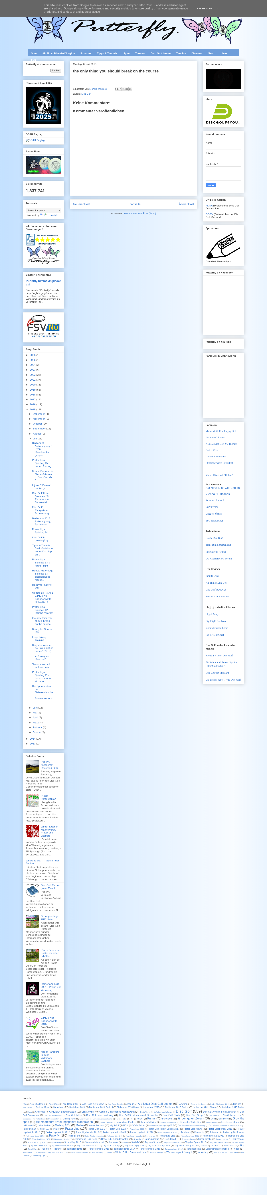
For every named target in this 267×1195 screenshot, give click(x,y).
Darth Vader (145, 1112)
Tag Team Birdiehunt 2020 (62, 1146)
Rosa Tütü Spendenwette (114, 1139)
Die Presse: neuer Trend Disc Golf (223, 679)
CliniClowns (88, 1111)
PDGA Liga (45, 1129)
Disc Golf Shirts (171, 1115)
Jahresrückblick (148, 1122)
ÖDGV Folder (138, 1125)
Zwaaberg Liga (39, 1156)
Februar (38, 727)
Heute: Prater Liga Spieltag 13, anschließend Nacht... (42, 575)
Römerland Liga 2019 (213, 1136)
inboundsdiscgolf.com (217, 628)
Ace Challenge (37, 1104)
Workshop (203, 1152)
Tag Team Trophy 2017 (158, 1145)
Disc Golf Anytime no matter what (219, 1112)
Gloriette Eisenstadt (216, 456)
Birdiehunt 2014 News (128, 1107)
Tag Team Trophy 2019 (185, 1145)
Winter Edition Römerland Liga (130, 1152)
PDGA (209, 205)
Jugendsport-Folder (168, 1122)
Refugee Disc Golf (114, 1136)
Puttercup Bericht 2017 (36, 1136)
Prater (56, 1128)
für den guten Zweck (190, 1118)
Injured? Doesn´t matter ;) (41, 487)
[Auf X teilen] (123, 89)
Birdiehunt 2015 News (204, 1107)
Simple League (222, 1139)
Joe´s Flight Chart (215, 634)
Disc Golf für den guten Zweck (50, 887)
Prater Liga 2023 (137, 1129)
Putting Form (74, 1136)
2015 (33, 409)
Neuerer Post (81, 204)
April (36, 717)
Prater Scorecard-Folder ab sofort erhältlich (51, 953)
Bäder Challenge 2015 (220, 1104)
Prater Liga (72, 1128)
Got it (220, 8)
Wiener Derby (97, 1152)
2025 (33, 359)
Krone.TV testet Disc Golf (219, 655)
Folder (140, 1118)
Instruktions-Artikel (216, 551)
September (39, 428)
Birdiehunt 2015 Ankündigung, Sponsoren (41, 521)
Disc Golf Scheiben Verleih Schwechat (138, 1115)
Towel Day (32, 1149)
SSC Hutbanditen (214, 520)
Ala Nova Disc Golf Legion (58, 53)
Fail (117, 1119)
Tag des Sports (152, 1142)
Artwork (183, 1104)
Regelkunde (150, 1136)
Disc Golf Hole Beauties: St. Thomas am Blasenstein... (41, 498)
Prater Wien (212, 450)
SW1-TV (135, 1142)
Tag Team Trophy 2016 (134, 1146)
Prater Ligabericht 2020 (141, 1132)
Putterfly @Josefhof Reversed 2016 (49, 764)
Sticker (125, 1142)
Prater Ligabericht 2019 (114, 1132)
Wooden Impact (215, 500)
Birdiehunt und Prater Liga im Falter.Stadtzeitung (221, 664)
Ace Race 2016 (70, 1104)
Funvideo (167, 1118)
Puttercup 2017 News (233, 1132)
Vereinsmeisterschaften (217, 1149)
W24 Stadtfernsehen (79, 1152)
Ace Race (54, 1104)
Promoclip (199, 1132)
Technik (214, 1145)
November (39, 418)
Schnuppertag (152, 1139)
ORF (171, 1125)
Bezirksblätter (42, 1107)
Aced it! (130, 1104)
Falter (124, 1119)
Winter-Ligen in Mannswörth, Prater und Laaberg (49, 831)
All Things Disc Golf (216, 582)
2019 (33, 389)
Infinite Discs (212, 575)
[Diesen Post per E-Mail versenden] (116, 89)
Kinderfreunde (212, 1122)
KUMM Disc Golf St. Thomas (221, 443)
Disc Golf (86, 93)
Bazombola (27, 1107)
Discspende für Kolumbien (34, 1119)
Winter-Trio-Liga (156, 1152)
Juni (35, 707)
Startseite (134, 204)
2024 (33, 364)
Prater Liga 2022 (117, 1129)
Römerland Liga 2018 (190, 1136)
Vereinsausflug (194, 1149)
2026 (33, 355)
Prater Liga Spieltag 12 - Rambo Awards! (42, 609)
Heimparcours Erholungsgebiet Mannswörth (64, 1121)
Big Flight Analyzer (216, 621)
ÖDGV (209, 214)
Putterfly (54, 1135)
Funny (151, 1118)
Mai (35, 712)
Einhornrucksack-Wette (102, 1119)
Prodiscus (186, 1132)
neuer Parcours (96, 1125)
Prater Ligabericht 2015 (220, 1128)
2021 (33, 379)
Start (34, 53)
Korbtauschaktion (230, 1122)
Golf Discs (223, 1118)
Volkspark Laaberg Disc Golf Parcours (52, 1152)
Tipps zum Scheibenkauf (218, 544)
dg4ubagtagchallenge (163, 1112)
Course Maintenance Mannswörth (117, 1111)
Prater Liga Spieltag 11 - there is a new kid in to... (41, 677)
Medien (80, 1125)
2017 (33, 399)
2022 (33, 374)
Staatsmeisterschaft (94, 1142)
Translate (52, 215)
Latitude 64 (28, 1125)
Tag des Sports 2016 (195, 1142)
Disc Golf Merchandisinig (99, 1115)
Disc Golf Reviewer (216, 589)
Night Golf (114, 1125)
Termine (181, 53)
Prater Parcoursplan (48, 797)
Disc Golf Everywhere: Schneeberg (40, 510)
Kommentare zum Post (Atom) (140, 213)
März (36, 722)
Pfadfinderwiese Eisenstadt (219, 462)
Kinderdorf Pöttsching (190, 1122)
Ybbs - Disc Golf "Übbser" (219, 475)
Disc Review (214, 1115)
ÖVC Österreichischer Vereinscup (191, 1126)
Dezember (39, 413)
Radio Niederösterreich (94, 1136)
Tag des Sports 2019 (39, 1146)
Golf (213, 1118)
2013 (33, 743)
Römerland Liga (167, 1135)
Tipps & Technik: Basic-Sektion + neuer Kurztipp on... (42, 550)
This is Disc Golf (229, 1146)
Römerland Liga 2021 (41, 1139)
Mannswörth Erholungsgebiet (221, 431)
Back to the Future (199, 1104)
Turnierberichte (74, 1148)
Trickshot (57, 1149)
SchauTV (137, 1139)
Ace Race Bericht (115, 1104)
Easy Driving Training (39, 639)
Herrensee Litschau (215, 437)
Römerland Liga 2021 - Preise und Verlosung (51, 986)
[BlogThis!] (120, 89)
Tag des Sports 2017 (219, 1142)
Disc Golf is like (74, 1115)
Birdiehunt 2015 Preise (232, 1107)
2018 (33, 394)
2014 (33, 738)
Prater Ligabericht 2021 (167, 1132)
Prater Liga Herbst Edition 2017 (163, 1129)
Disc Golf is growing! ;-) (40, 539)
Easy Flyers (212, 506)
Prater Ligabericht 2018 (87, 1132)
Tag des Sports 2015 (173, 1142)
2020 (33, 384)
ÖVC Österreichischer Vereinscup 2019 (225, 1126)
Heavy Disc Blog (214, 537)
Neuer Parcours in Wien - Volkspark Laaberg (50, 1056)
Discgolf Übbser (214, 513)
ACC (25, 1104)
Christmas (40, 1112)
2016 (33, 404)
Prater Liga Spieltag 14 (40, 531)
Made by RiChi (62, 1125)
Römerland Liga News (86, 1139)
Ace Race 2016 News (93, 1104)
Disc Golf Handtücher (53, 1115)
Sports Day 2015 (72, 1142)
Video (236, 1148)
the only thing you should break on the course (42, 621)
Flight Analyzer (214, 614)
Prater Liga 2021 (96, 1129)
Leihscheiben (44, 1125)
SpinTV (45, 1142)
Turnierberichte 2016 (98, 1149)
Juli (35, 438)
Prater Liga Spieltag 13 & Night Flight (41, 562)
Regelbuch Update (134, 1136)
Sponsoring (56, 1142)
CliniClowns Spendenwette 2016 (49, 1020)
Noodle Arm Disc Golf (217, 596)
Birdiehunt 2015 (151, 1107)
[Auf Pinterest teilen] (130, 89)
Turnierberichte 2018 (149, 1149)
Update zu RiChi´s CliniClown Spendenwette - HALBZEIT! (42, 597)
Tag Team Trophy (111, 1145)
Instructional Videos (126, 1122)
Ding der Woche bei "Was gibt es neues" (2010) (42, 648)
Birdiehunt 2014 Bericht (101, 1107)
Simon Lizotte (205, 1139)
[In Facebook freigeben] (127, 89)
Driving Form (69, 1118)
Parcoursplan (29, 1129)
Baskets (237, 1104)
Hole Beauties (107, 1122)
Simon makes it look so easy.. (41, 666)
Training (45, 1149)
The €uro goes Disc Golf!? (40, 658)
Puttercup (214, 1132)
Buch (29, 1112)
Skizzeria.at (238, 1139)
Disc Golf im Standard (217, 672)
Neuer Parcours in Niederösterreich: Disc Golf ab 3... (42, 476)
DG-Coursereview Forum (219, 558)
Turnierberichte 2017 (124, 1149)
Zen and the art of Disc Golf (226, 1152)
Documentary (53, 1119)
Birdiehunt (58, 1107)
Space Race (33, 1142)
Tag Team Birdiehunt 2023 (88, 1146)
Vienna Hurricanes (218, 494)
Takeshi (204, 1146)
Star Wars (113, 1142)
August (37, 433)
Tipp (242, 1145)
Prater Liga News (193, 1128)
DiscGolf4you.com (232, 1115)
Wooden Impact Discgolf (179, 1152)
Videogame (27, 1152)
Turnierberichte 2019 (174, 1149)
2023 (33, 369)
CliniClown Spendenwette (62, 1111)
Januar (37, 732)
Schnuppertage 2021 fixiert (49, 918)
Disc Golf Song (194, 1115)
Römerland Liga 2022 (62, 1139)
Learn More (204, 8)
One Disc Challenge (157, 1126)
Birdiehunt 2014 (77, 1107)
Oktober (38, 423)
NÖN (125, 1125)
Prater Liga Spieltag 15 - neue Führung (41, 463)
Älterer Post (186, 204)
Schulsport (170, 1139)
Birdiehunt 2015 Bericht (177, 1107)
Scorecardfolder (188, 1139)
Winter (109, 1152)
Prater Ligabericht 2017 (58, 1132)
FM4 (132, 1119)
